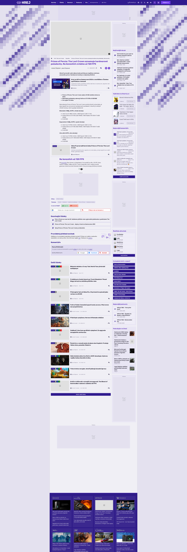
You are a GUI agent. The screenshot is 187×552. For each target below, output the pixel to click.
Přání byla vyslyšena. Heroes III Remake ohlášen (87, 317)
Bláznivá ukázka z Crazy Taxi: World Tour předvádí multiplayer (87, 267)
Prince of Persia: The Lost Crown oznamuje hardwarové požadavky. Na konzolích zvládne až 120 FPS (91, 58)
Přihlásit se (166, 2)
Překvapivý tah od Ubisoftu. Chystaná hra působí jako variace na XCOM (89, 293)
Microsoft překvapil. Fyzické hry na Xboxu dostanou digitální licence (120, 352)
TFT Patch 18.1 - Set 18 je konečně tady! (125, 522)
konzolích (64, 162)
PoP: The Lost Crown (59, 58)
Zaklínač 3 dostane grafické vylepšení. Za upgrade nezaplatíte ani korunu (88, 331)
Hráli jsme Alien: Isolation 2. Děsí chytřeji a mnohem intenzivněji (103, 518)
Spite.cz (116, 346)
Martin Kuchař (74, 323)
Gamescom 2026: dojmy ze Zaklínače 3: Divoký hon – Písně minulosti (121, 333)
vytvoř (90, 249)
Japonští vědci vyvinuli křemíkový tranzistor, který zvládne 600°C (82, 512)
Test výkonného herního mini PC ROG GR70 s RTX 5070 (82, 521)
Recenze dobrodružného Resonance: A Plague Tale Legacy (104, 522)
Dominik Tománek (75, 311)
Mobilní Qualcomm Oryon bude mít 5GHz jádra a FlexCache (103, 548)
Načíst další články (81, 394)
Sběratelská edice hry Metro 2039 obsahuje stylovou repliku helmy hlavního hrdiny (89, 357)
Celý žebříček (124, 255)
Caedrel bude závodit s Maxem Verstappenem (125, 518)
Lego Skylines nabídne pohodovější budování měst (120, 368)
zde (79, 238)
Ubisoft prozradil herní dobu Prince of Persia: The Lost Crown (90, 147)
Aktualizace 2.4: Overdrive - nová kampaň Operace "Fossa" (61, 548)
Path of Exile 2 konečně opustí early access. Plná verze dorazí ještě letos (89, 306)
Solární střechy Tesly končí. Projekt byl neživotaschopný (102, 544)
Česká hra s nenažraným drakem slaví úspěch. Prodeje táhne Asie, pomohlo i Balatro (89, 344)
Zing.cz (116, 337)
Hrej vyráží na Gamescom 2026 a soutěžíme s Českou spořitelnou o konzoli (89, 80)
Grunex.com (117, 355)
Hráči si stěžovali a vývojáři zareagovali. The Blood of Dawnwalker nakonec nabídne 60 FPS (88, 382)
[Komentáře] (101, 68)
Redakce (74, 88)
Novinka (68, 58)
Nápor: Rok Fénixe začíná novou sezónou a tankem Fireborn (61, 544)
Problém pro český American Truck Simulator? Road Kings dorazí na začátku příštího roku (88, 280)
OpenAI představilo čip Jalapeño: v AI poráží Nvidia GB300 (82, 516)
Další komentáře (124, 176)
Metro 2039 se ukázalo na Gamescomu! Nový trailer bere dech (121, 360)
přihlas (75, 249)
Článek (54, 79)
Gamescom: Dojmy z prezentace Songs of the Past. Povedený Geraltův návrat (121, 342)
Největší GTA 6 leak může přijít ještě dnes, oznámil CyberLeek (61, 524)
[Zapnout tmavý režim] (158, 2)
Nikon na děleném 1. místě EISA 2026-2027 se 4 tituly (125, 544)
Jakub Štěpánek (66, 68)
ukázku (90, 238)
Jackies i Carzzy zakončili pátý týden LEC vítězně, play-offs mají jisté (125, 513)
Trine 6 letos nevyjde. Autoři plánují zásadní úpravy (88, 369)
